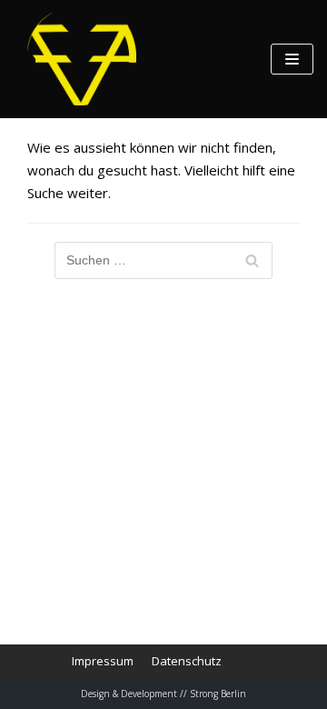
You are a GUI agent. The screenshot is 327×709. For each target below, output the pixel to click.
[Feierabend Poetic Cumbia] (81, 59)
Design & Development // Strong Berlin (163, 693)
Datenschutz (187, 661)
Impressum (103, 661)
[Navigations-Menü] (292, 59)
